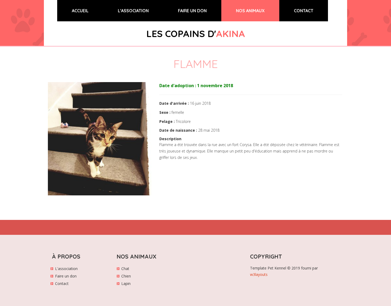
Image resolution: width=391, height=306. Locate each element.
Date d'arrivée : (174, 103)
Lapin (126, 283)
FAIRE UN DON (192, 10)
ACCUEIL (87, 10)
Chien (126, 276)
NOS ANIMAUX (250, 10)
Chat (125, 268)
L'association (66, 268)
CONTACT (303, 10)
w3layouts (259, 274)
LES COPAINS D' (195, 33)
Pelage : (167, 121)
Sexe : (164, 112)
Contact (62, 283)
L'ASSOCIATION (133, 10)
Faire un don (66, 276)
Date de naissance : (178, 130)
